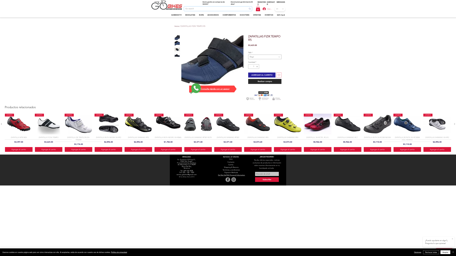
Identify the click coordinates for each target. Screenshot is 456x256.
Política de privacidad (119, 252)
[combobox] (264, 57)
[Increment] (257, 66)
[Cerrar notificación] (452, 239)
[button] (258, 8)
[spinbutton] (254, 66)
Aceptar (445, 252)
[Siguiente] (454, 124)
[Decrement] (250, 66)
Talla (250, 52)
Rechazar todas (431, 252)
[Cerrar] (453, 252)
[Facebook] (228, 179)
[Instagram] (233, 179)
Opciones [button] (417, 252)
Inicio (177, 26)
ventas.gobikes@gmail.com (186, 174)
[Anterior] (1, 124)
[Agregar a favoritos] (278, 75)
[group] (228, 133)
